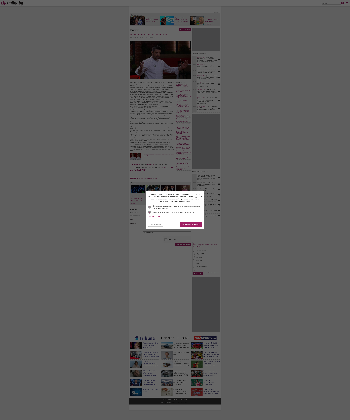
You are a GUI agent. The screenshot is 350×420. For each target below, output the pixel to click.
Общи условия (154, 216)
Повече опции (156, 224)
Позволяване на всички (190, 224)
